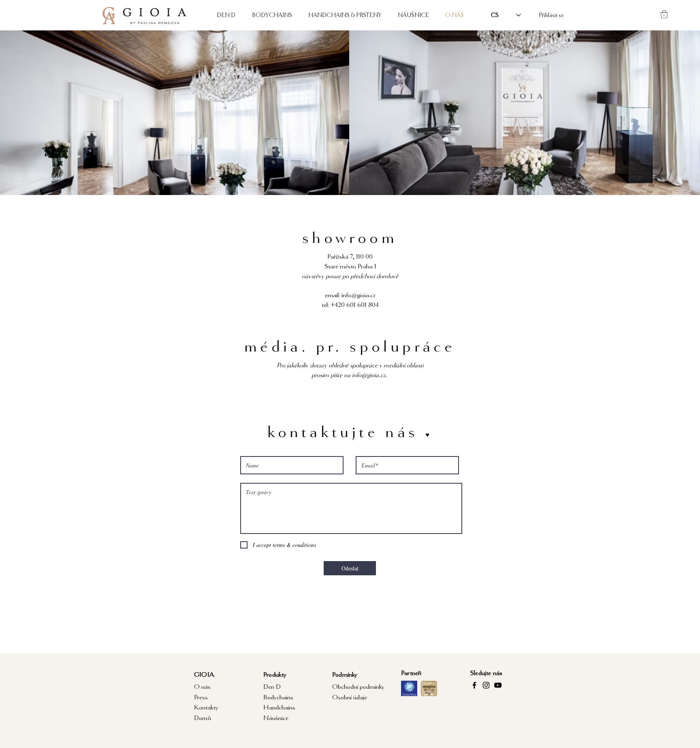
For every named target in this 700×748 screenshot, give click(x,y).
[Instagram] (486, 685)
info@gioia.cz (358, 295)
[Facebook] (474, 685)
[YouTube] (497, 685)
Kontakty (206, 707)
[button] (664, 14)
